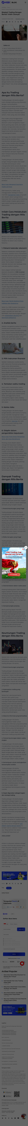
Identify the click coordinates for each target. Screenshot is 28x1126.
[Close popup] (25, 547)
